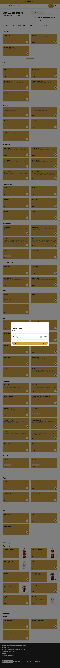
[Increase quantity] (45, 337)
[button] (30, 343)
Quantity (15, 337)
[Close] (46, 324)
